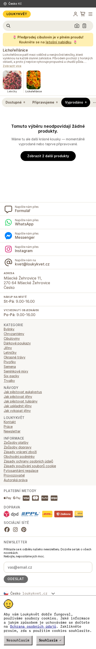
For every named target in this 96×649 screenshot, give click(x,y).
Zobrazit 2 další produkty (48, 156)
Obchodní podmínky (19, 457)
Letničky (10, 352)
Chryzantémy (14, 334)
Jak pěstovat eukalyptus (23, 392)
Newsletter (12, 431)
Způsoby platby (16, 442)
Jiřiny (8, 348)
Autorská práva (15, 480)
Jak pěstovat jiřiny (18, 397)
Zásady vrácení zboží (20, 452)
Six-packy (11, 376)
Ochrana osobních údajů (33, 626)
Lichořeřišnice (15, 50)
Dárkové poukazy (17, 343)
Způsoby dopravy (17, 447)
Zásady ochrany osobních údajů (28, 461)
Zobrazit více (12, 66)
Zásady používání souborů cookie (30, 466)
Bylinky (9, 329)
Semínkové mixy (16, 371)
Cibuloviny (12, 338)
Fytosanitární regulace (21, 471)
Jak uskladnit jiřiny (18, 406)
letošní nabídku (58, 42)
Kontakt (10, 422)
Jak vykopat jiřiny (17, 411)
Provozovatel (14, 475)
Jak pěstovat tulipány (21, 401)
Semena (10, 367)
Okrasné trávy (14, 357)
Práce (8, 427)
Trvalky (9, 381)
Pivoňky (10, 362)
